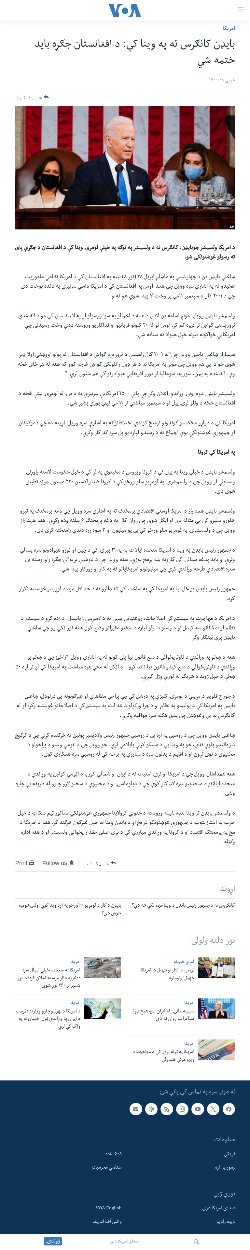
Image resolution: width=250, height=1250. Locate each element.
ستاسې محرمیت (107, 1168)
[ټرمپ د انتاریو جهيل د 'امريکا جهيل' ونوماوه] (216, 967)
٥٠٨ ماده (113, 1155)
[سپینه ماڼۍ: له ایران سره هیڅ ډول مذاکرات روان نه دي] (216, 1008)
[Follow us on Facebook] (229, 1109)
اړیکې (229, 1155)
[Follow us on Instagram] (182, 1109)
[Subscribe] (136, 1109)
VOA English (109, 1209)
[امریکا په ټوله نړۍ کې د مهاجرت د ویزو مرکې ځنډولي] (216, 1049)
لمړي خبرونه (184, 962)
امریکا (229, 29)
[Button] (32, 97)
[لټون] (196, 1242)
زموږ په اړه (225, 1168)
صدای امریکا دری (124, 1241)
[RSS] (166, 1109)
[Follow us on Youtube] (197, 1109)
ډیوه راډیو (226, 1222)
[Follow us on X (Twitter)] (213, 1109)
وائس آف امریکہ (107, 1222)
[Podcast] (151, 1109)
